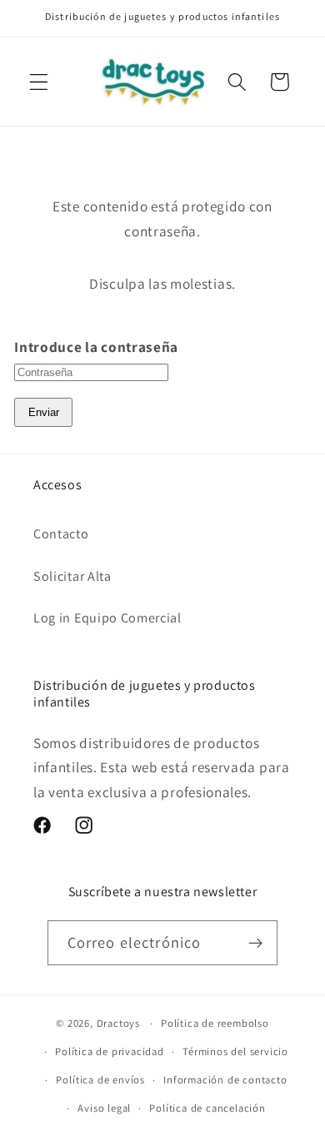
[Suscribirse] (256, 942)
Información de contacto (225, 1080)
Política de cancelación (207, 1108)
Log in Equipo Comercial (107, 618)
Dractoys (118, 1023)
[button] (39, 82)
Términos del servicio (235, 1051)
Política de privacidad (109, 1051)
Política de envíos (100, 1080)
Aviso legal (104, 1108)
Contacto (61, 534)
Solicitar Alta (72, 576)
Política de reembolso (215, 1023)
